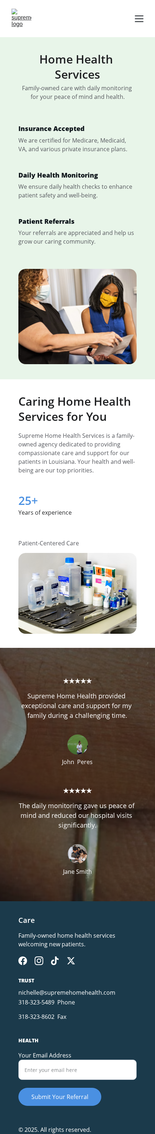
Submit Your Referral (59, 1097)
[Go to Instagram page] (39, 960)
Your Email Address (44, 1055)
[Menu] (139, 19)
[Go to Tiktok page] (54, 960)
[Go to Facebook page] (22, 960)
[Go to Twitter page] (71, 960)
